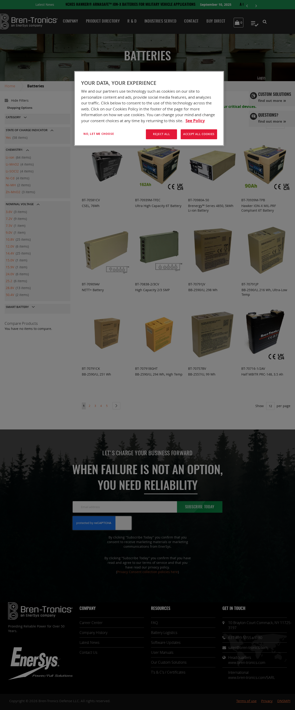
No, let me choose (98, 134)
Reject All (161, 134)
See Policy (195, 120)
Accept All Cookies (199, 134)
